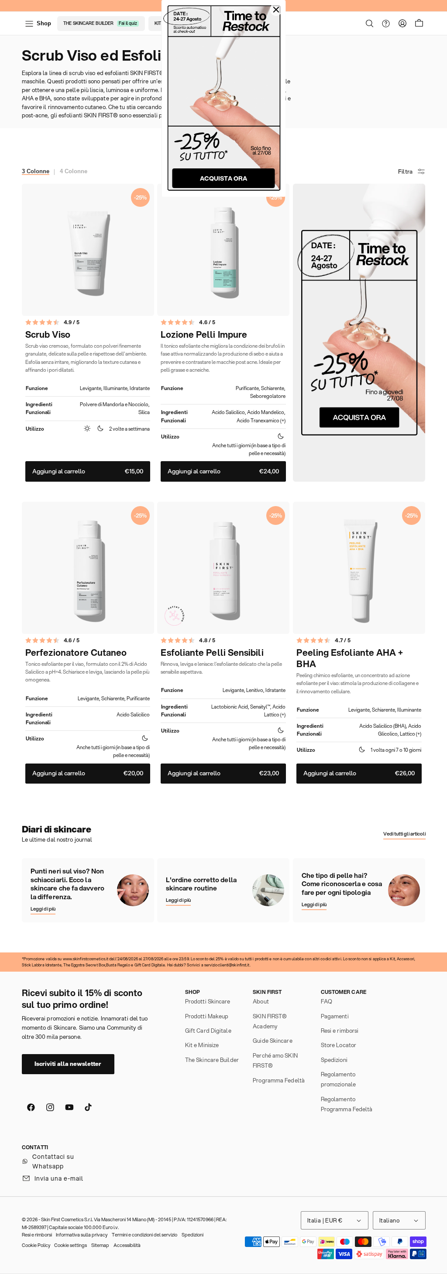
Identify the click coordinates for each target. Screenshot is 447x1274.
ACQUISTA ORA (223, 178)
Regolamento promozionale (338, 1079)
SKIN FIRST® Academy (270, 1021)
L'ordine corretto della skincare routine (201, 884)
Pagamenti (335, 1016)
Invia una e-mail (58, 1178)
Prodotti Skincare (207, 1001)
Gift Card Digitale (208, 1030)
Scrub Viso (48, 334)
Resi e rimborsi (340, 1030)
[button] (369, 23)
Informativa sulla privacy (81, 1234)
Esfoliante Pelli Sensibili (212, 652)
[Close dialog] (276, 9)
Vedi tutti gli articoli (404, 833)
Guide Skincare (272, 1041)
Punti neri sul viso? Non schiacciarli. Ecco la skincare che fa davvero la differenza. (67, 884)
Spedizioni (334, 1060)
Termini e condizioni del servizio (144, 1234)
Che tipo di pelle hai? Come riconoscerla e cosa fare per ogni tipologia (342, 884)
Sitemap (100, 1245)
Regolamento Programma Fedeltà (347, 1104)
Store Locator (338, 1045)
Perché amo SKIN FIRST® (275, 1060)
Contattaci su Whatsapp (53, 1161)
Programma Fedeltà (279, 1080)
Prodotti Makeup (207, 1016)
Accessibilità (127, 1245)
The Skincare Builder (212, 1060)
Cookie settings (70, 1245)
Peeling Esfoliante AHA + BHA (349, 658)
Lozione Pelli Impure (204, 334)
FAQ (326, 1001)
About (261, 1001)
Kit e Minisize (202, 1045)
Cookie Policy (36, 1245)
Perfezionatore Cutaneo (76, 652)
